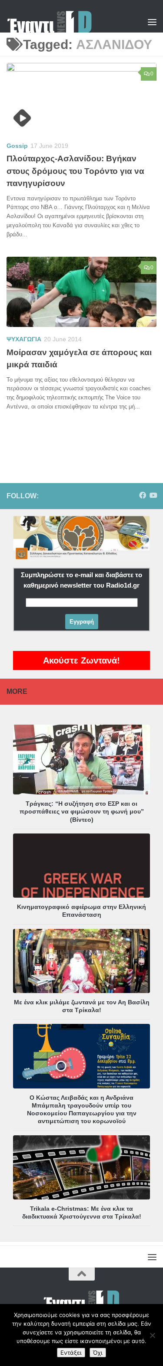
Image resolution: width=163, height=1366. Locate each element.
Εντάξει (71, 1352)
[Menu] (152, 22)
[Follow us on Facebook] (142, 495)
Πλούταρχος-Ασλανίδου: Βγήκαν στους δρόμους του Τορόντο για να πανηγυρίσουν (75, 171)
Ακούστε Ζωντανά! (81, 660)
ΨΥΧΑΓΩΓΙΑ (24, 339)
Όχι (98, 1352)
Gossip (17, 145)
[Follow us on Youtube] (153, 495)
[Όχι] (152, 1335)
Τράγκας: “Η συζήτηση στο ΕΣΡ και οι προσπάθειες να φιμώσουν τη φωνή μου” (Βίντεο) (82, 811)
